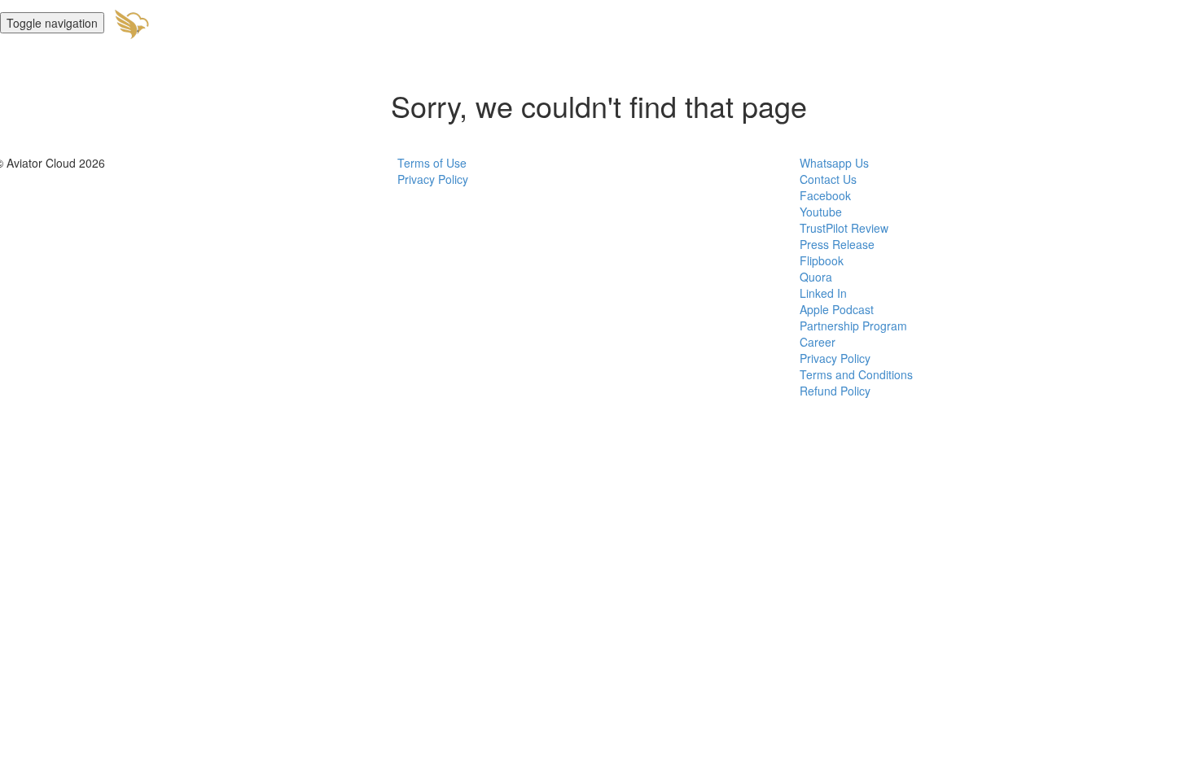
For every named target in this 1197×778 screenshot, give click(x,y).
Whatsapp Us (834, 163)
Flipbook (822, 260)
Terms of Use (432, 163)
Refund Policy (835, 390)
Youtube (821, 211)
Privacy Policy (432, 179)
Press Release (837, 244)
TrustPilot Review (844, 228)
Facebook (825, 195)
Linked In (823, 293)
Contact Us (828, 179)
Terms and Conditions (856, 374)
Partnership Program (853, 325)
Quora (816, 277)
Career (817, 342)
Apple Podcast (837, 309)
